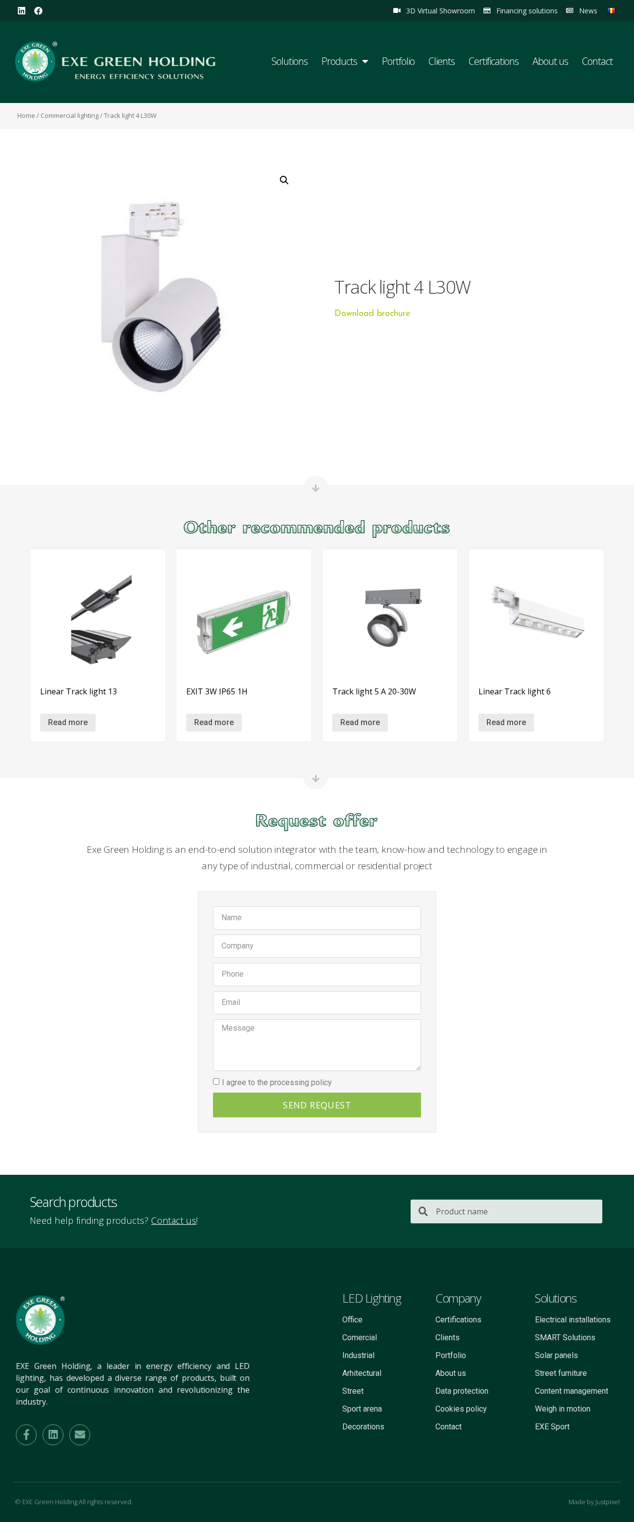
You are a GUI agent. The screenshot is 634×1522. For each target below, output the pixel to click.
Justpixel (607, 1501)
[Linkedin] (21, 10)
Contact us (173, 1220)
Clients (441, 61)
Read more (68, 722)
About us (550, 61)
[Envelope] (79, 1434)
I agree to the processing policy (277, 1082)
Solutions (289, 61)
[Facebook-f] (26, 1434)
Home (26, 115)
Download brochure (372, 314)
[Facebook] (38, 10)
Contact (597, 61)
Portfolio (398, 61)
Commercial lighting (70, 115)
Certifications (494, 61)
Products (339, 61)
